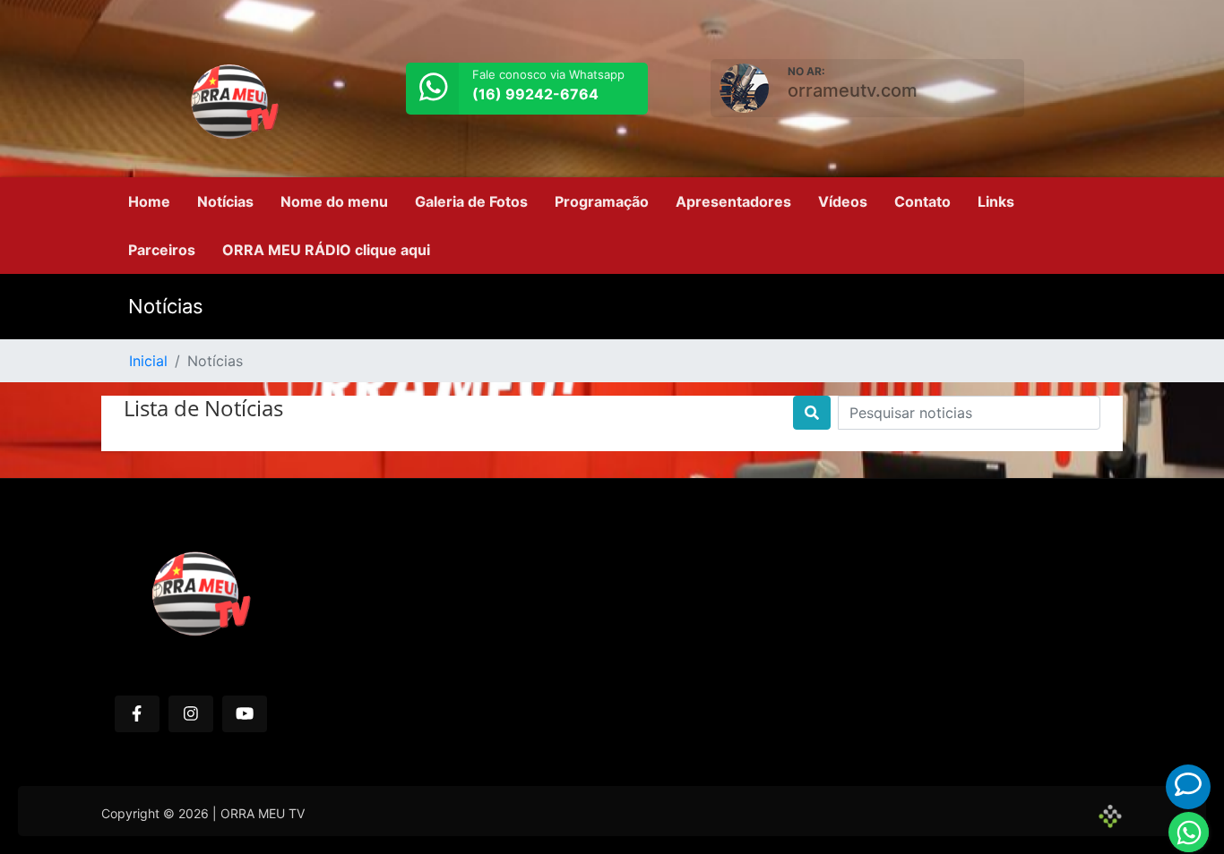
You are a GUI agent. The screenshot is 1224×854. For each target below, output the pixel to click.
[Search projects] (812, 413)
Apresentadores (733, 201)
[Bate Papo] (1188, 784)
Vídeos (842, 201)
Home (149, 201)
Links (996, 201)
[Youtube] (244, 714)
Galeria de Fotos (471, 201)
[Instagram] (190, 714)
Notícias (225, 201)
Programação (602, 201)
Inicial (148, 361)
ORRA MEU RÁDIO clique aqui (326, 250)
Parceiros (161, 250)
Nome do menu (334, 201)
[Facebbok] (137, 714)
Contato (922, 201)
